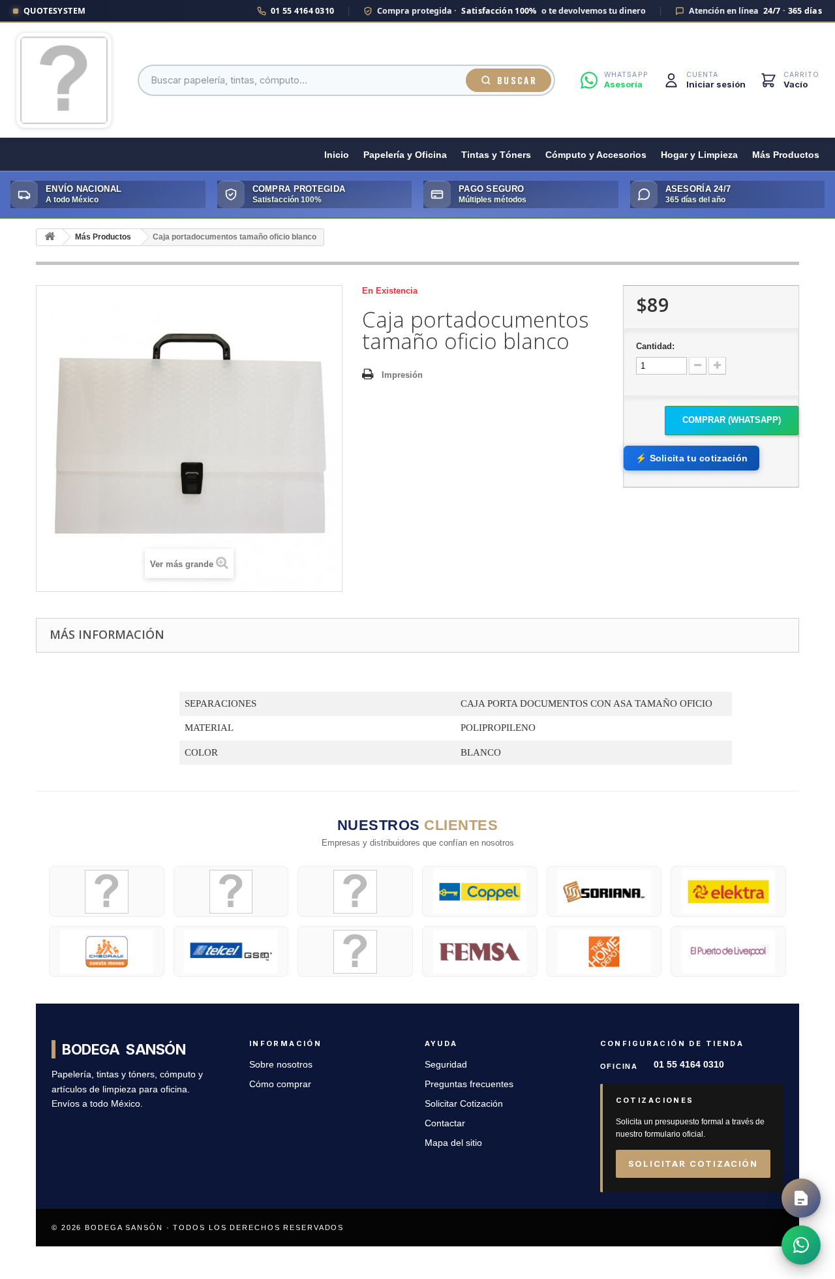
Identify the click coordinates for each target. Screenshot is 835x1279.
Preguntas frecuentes (469, 1084)
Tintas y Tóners (496, 155)
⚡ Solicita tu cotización (691, 458)
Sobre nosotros (280, 1065)
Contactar (445, 1123)
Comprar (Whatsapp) (731, 420)
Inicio (336, 155)
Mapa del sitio (453, 1143)
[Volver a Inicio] (49, 237)
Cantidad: (655, 346)
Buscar (517, 80)
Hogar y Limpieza (699, 155)
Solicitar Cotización (464, 1104)
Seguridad (446, 1065)
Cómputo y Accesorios (595, 155)
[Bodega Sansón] (64, 80)
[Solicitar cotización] (801, 1198)
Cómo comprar (280, 1084)
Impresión (402, 375)
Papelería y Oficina (405, 155)
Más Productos (785, 155)
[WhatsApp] (801, 1245)
